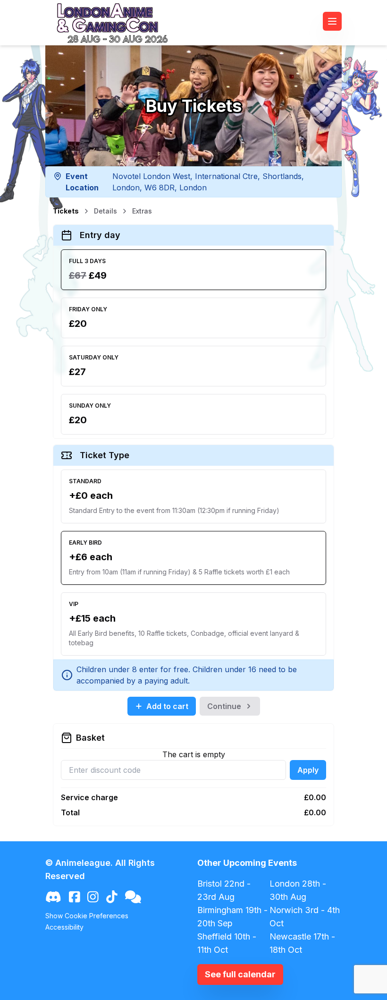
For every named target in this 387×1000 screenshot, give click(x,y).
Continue (224, 706)
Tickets (66, 211)
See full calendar (240, 974)
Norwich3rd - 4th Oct (304, 916)
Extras (142, 211)
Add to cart (167, 706)
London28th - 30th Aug (297, 890)
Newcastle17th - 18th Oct (302, 943)
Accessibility (64, 927)
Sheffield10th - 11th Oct (226, 943)
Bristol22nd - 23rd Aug (224, 890)
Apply (308, 770)
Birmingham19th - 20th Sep (232, 916)
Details (105, 211)
